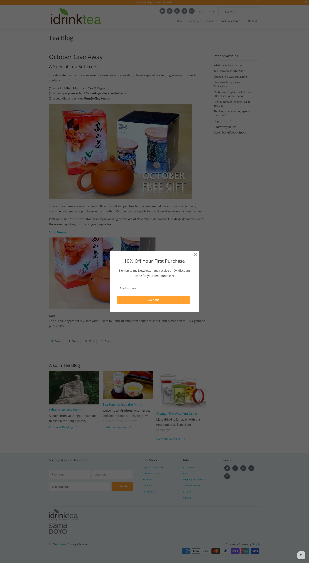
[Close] (195, 255)
